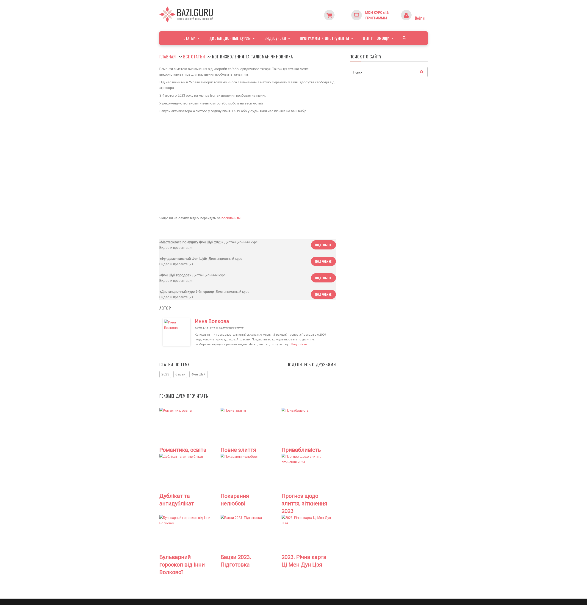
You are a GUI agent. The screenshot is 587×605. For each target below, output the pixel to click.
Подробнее (323, 244)
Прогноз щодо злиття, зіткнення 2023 (304, 503)
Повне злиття (238, 450)
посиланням (231, 218)
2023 (165, 374)
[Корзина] (338, 13)
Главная (167, 57)
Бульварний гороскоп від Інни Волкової (182, 564)
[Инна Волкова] (176, 332)
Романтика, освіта (182, 450)
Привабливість (301, 450)
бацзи (180, 374)
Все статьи (194, 57)
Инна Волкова (212, 321)
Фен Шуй (198, 374)
